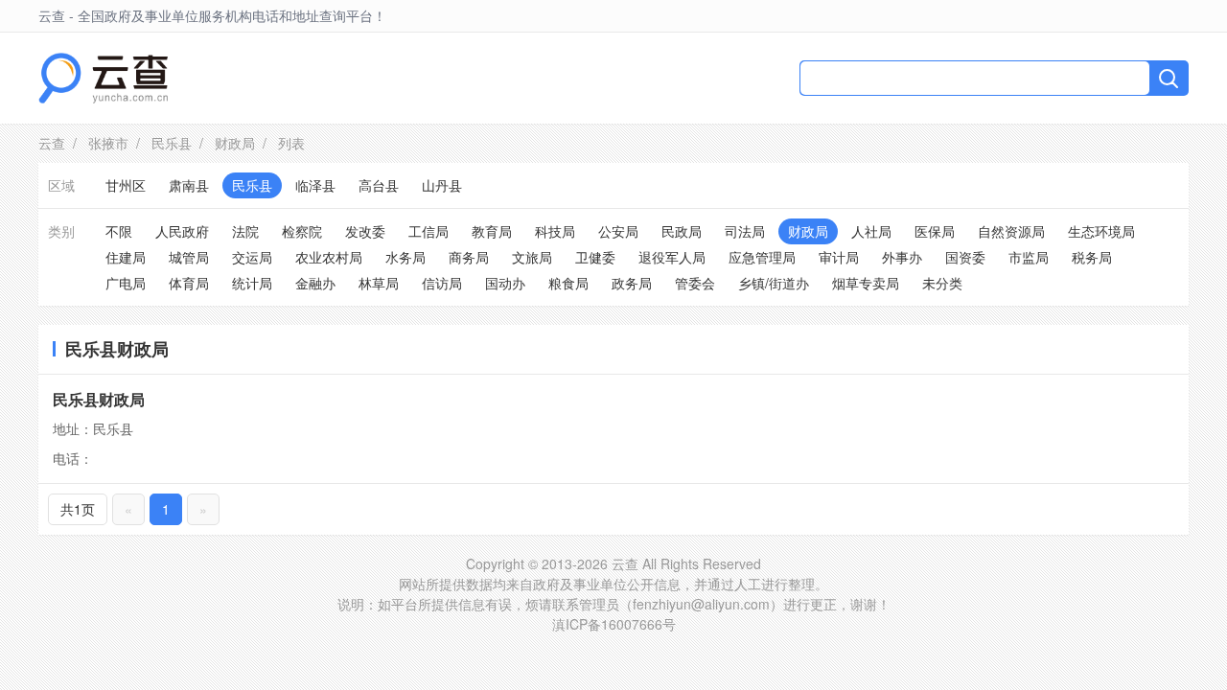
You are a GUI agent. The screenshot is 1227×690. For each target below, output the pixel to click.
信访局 (442, 282)
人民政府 (182, 231)
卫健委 (595, 256)
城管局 (189, 256)
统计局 (252, 282)
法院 (245, 231)
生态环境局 (1101, 231)
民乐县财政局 (99, 399)
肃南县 (189, 185)
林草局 (379, 282)
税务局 (1092, 256)
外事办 (902, 256)
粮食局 (568, 282)
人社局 (871, 231)
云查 (51, 142)
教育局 (492, 231)
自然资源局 (1011, 231)
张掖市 (108, 142)
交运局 (252, 256)
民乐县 (171, 142)
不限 (118, 231)
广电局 (125, 282)
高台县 (379, 185)
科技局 (555, 231)
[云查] (103, 78)
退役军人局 (672, 256)
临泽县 (315, 185)
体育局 (189, 282)
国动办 (505, 282)
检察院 (302, 231)
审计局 (839, 256)
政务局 (632, 282)
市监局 (1028, 256)
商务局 (469, 256)
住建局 (125, 256)
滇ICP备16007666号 (614, 623)
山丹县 (442, 185)
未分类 (942, 282)
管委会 (695, 282)
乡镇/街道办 (773, 282)
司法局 (745, 231)
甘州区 (125, 185)
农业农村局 (328, 256)
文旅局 (532, 256)
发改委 (365, 231)
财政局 (235, 142)
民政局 (681, 231)
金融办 (315, 282)
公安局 (618, 231)
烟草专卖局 (865, 282)
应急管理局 (762, 256)
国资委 (965, 256)
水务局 (405, 256)
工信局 (428, 231)
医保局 (934, 231)
